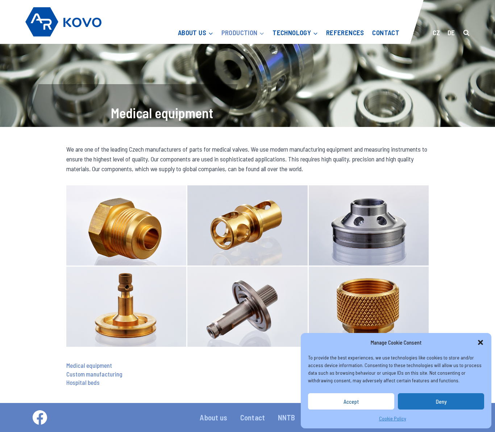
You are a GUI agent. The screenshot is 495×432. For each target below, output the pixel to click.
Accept (351, 401)
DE (451, 32)
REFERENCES (345, 32)
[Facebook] (39, 417)
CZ (436, 32)
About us (213, 417)
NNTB (286, 417)
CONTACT (385, 32)
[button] (480, 342)
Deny (441, 401)
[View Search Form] (466, 33)
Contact (252, 417)
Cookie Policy (392, 418)
